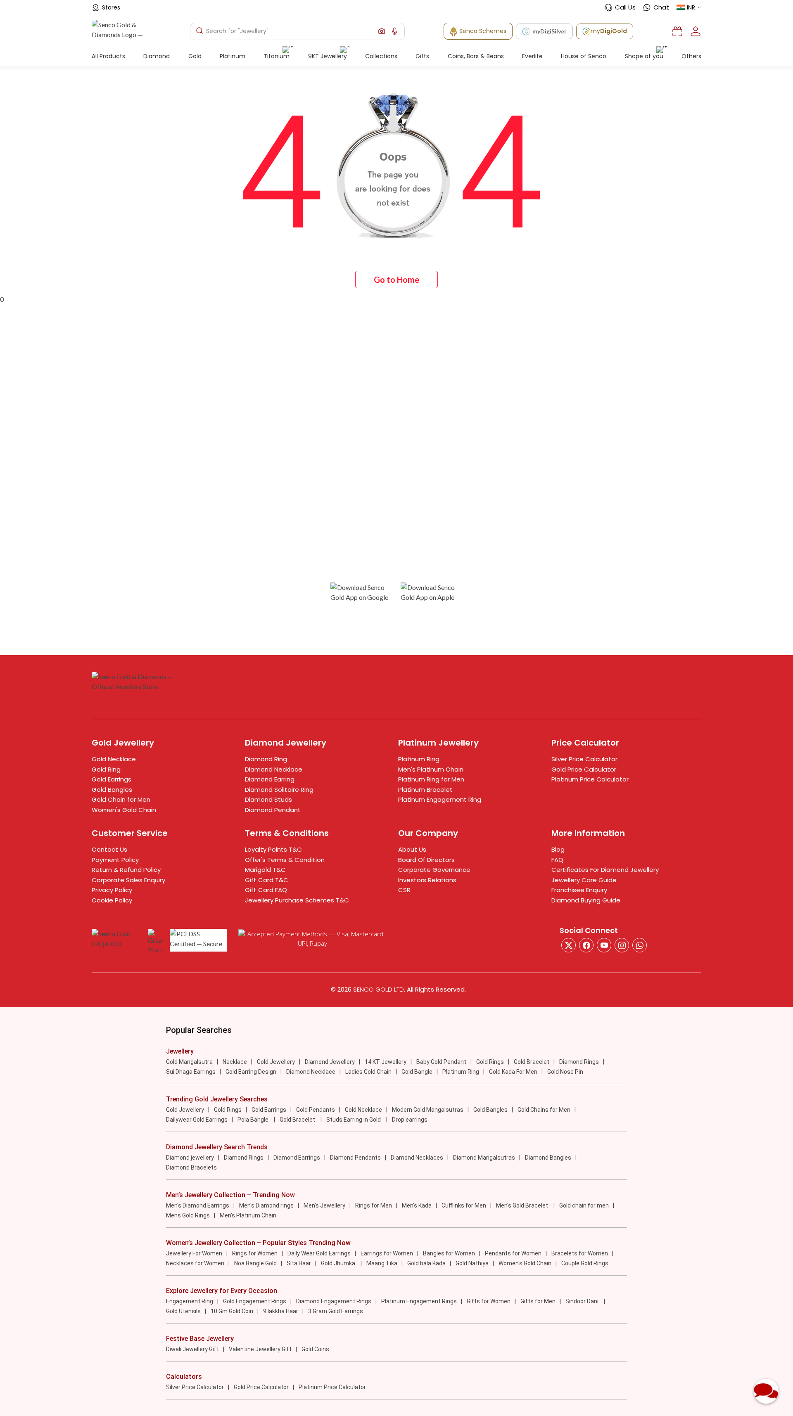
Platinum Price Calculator (590, 779)
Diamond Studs (268, 799)
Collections (381, 56)
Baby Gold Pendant (441, 1061)
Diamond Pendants (355, 1157)
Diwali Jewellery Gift (192, 1349)
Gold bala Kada (426, 1263)
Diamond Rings (579, 1061)
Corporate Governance (434, 869)
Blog (558, 849)
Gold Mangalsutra (189, 1061)
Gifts (422, 56)
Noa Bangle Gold (255, 1263)
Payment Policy (115, 859)
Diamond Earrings (296, 1157)
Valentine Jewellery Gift (260, 1349)
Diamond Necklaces (417, 1157)
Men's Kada (417, 1205)
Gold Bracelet (531, 1061)
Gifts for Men (538, 1301)
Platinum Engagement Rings (419, 1301)
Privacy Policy (112, 890)
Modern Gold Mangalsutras (427, 1109)
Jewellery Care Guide (584, 880)
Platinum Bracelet (425, 789)
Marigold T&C (265, 869)
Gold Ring (106, 769)
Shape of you (644, 56)
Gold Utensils (183, 1311)
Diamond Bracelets (191, 1167)
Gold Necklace (114, 759)
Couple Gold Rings (584, 1263)
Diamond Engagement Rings (333, 1301)
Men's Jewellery (324, 1205)
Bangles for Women (449, 1253)
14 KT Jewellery (385, 1061)
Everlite (532, 56)
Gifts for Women (488, 1301)
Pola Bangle (253, 1119)
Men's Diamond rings (266, 1205)
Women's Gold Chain (124, 809)
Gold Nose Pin (565, 1071)
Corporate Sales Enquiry (128, 880)
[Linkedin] (639, 945)
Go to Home (396, 279)
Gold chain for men (584, 1205)
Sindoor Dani (582, 1301)
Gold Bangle (416, 1071)
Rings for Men (373, 1205)
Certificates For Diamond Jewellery (605, 869)
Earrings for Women (387, 1253)
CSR (404, 890)
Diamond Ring (266, 759)
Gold (195, 56)
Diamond (156, 56)
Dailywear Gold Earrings (197, 1119)
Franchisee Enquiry (579, 890)
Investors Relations (427, 880)
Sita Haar (299, 1263)
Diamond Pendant (273, 809)
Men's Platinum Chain (430, 769)
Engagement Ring (189, 1301)
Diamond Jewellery (330, 1061)
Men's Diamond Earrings (197, 1205)
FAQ (557, 859)
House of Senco (583, 56)
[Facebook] (586, 945)
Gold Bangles (112, 789)
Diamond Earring (269, 779)
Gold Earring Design (251, 1071)
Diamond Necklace (273, 769)
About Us (412, 849)
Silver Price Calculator (584, 759)
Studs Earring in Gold (354, 1119)
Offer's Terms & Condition (285, 859)
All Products (108, 56)
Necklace (235, 1061)
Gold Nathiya (472, 1263)
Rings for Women (255, 1253)
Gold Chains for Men (544, 1109)
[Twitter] (568, 945)
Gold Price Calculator (583, 769)
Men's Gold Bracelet (522, 1205)
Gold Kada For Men (513, 1071)
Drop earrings (409, 1119)
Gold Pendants (315, 1109)
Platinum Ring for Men (431, 779)
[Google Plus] (622, 945)
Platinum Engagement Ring (439, 799)
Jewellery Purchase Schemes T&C (297, 900)
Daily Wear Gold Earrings (319, 1253)
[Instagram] (604, 945)
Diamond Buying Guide (585, 900)
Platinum (232, 56)
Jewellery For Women (194, 1253)
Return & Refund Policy (126, 869)
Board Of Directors (426, 859)
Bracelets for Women (579, 1253)
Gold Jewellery (276, 1061)
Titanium (277, 56)
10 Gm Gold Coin (232, 1311)
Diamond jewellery (190, 1157)
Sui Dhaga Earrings (191, 1071)
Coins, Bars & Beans (476, 56)
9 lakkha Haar (280, 1311)
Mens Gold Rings (188, 1215)
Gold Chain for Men (121, 799)
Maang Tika (381, 1263)
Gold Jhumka (338, 1263)
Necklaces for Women (195, 1263)
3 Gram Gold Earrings (335, 1311)
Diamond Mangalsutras (484, 1157)
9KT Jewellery (327, 56)
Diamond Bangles (548, 1157)
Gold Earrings (111, 779)
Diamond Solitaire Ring (279, 789)
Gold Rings (490, 1061)
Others (691, 56)
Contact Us (109, 849)
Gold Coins (315, 1349)
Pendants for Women (513, 1253)
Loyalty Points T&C (273, 849)
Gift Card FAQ (266, 890)
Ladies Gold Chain (368, 1071)
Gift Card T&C (266, 880)
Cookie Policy (112, 900)
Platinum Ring (418, 759)
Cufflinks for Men (464, 1205)
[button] (381, 31)
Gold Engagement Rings (254, 1301)
